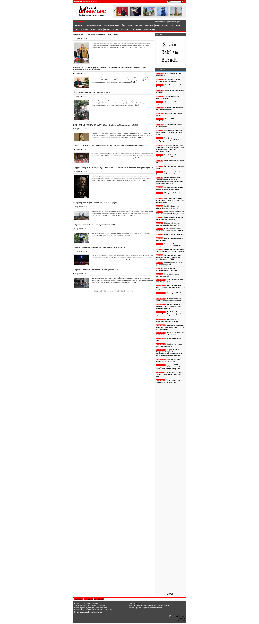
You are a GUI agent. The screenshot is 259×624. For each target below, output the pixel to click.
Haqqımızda (88, 599)
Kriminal (165, 25)
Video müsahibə (149, 29)
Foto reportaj (136, 29)
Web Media (139, 603)
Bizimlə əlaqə (99, 599)
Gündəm (116, 29)
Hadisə (92, 29)
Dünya (157, 25)
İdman (178, 25)
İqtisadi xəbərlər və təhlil (93, 25)
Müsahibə (84, 29)
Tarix (76, 29)
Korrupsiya (125, 29)
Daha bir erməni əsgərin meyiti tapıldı (161, 22)
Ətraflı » (142, 47)
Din (172, 25)
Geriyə (96, 291)
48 (128, 291)
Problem (107, 29)
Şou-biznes (149, 25)
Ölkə (123, 25)
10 (122, 291)
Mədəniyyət (138, 25)
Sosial (99, 29)
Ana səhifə (78, 25)
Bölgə (129, 25)
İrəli (132, 291)
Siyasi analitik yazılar (111, 25)
